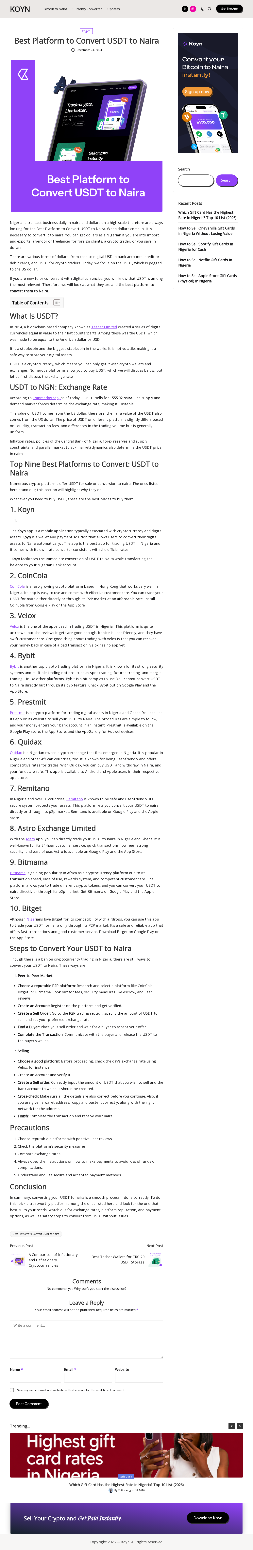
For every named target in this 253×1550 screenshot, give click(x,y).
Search (184, 169)
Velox (14, 626)
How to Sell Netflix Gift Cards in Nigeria (205, 262)
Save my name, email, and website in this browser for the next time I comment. (71, 1390)
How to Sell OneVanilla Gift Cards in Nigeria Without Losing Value (206, 231)
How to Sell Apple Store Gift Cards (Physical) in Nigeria (207, 278)
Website (122, 1369)
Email (70, 1369)
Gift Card (126, 1476)
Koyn (20, 9)
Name (16, 1369)
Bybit (14, 666)
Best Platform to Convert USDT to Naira (36, 1234)
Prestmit (17, 712)
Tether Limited (104, 327)
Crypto (86, 31)
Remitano (74, 799)
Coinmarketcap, (47, 397)
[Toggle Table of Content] (54, 302)
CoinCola (17, 586)
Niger (31, 919)
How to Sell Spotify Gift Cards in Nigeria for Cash (205, 247)
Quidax (16, 752)
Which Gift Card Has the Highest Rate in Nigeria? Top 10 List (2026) (207, 215)
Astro (30, 839)
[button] (229, 9)
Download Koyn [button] (207, 1517)
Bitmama (17, 872)
